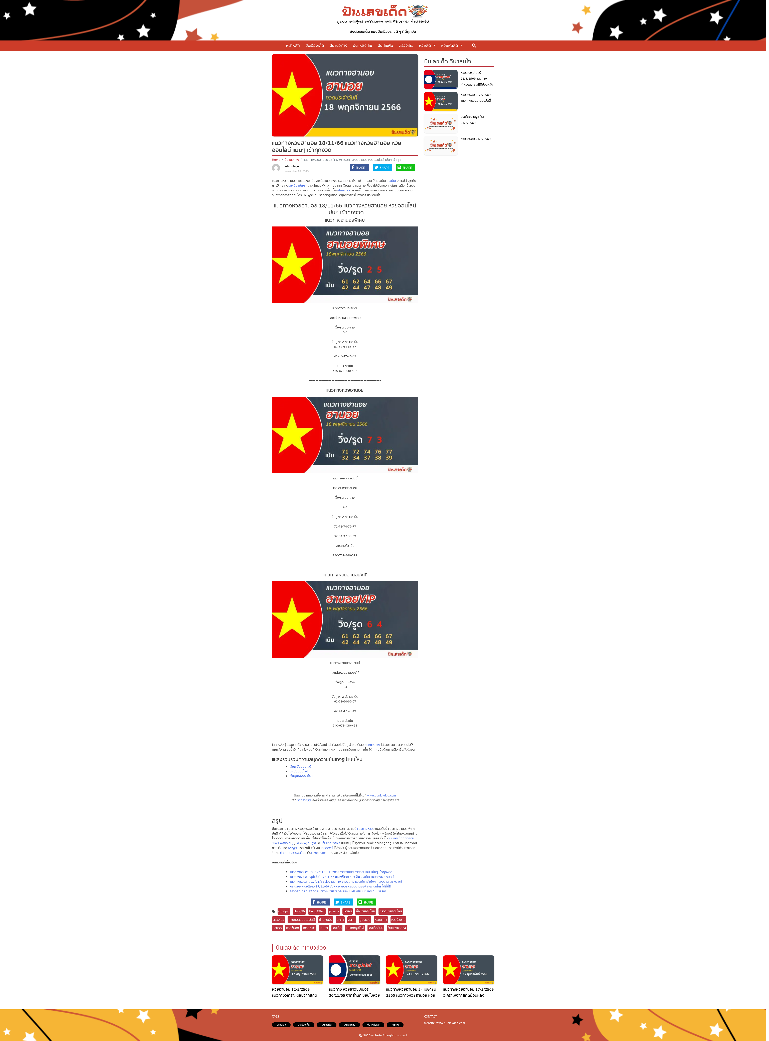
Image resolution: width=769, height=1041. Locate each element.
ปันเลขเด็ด (344, 190)
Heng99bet (372, 744)
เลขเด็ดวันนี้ (375, 928)
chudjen (283, 911)
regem (395, 1025)
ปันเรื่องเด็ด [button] (314, 45)
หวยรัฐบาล (398, 919)
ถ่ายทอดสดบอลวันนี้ (293, 852)
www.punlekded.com (381, 795)
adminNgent (293, 166)
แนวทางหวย (365, 828)
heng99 (293, 848)
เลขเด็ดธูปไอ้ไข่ (355, 928)
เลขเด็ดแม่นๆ (296, 185)
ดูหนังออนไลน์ (299, 771)
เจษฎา (324, 928)
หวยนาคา (381, 919)
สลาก (351, 919)
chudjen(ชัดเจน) (282, 843)
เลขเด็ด (391, 180)
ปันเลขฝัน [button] (385, 45)
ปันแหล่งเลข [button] (362, 45)
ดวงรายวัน (304, 800)
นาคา (340, 919)
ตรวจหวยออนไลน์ (390, 911)
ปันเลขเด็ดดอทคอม (401, 838)
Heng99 (299, 911)
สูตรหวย (365, 919)
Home (276, 159)
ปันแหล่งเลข (373, 1025)
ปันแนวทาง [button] (338, 45)
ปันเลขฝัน (327, 1025)
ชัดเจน (347, 911)
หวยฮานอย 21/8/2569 (476, 138)
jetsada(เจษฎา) (305, 843)
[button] (359, 168)
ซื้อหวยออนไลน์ (365, 911)
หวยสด (425, 45)
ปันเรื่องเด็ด (304, 1025)
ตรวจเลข (278, 919)
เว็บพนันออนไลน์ (300, 766)
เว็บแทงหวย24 (331, 843)
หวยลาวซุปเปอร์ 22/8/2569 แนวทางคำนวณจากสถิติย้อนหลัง (477, 78)
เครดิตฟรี (327, 848)
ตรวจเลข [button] (406, 45)
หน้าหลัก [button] (293, 45)
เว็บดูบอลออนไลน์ (301, 776)
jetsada (334, 911)
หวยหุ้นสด (450, 45)
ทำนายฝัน (325, 919)
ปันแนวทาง (292, 159)
